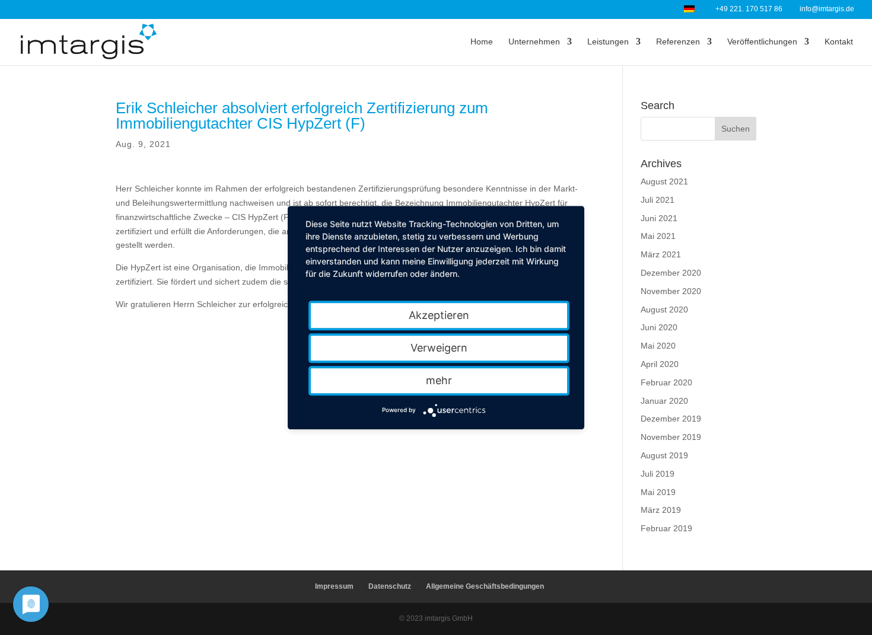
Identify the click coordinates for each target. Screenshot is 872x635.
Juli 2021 (657, 200)
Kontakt (839, 41)
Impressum (334, 586)
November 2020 (671, 291)
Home (481, 41)
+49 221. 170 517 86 (748, 9)
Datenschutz (389, 586)
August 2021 (664, 181)
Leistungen (608, 41)
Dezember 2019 (671, 418)
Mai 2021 (658, 236)
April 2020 (660, 364)
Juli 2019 (657, 473)
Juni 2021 (659, 218)
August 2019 (664, 455)
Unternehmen (534, 41)
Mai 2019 (658, 492)
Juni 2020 (659, 327)
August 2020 (664, 309)
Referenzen (678, 41)
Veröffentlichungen (762, 41)
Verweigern (438, 348)
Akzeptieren (439, 315)
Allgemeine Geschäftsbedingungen (485, 586)
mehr (439, 380)
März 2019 (661, 510)
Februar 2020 (666, 382)
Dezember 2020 (671, 272)
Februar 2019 (666, 528)
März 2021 (661, 254)
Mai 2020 (658, 345)
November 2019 (671, 437)
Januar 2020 (664, 401)
